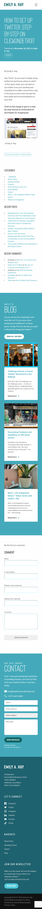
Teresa (10, 280)
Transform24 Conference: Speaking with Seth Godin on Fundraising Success (21, 223)
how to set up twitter (12, 154)
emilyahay (11, 275)
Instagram (12, 811)
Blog (6, 853)
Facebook (12, 804)
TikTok (10, 823)
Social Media (13, 189)
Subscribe (11, 886)
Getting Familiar (13, 182)
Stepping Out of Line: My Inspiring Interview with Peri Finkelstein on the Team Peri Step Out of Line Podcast (22, 215)
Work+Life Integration (16, 200)
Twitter (11, 807)
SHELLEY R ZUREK (15, 265)
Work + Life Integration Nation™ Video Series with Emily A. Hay (20, 496)
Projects (11, 184)
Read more (12, 396)
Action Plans (12, 179)
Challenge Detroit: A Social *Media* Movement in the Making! (20, 374)
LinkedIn (11, 815)
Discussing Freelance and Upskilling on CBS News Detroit (20, 435)
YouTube (11, 819)
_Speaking (12, 177)
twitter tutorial (25, 154)
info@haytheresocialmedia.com (21, 691)
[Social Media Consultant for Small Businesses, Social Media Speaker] (13, 5)
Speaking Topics (10, 845)
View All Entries (14, 337)
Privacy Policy (9, 905)
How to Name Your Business (26, 280)
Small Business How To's (17, 187)
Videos (8, 55)
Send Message (13, 740)
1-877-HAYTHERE (15, 696)
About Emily (8, 841)
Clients (7, 849)
